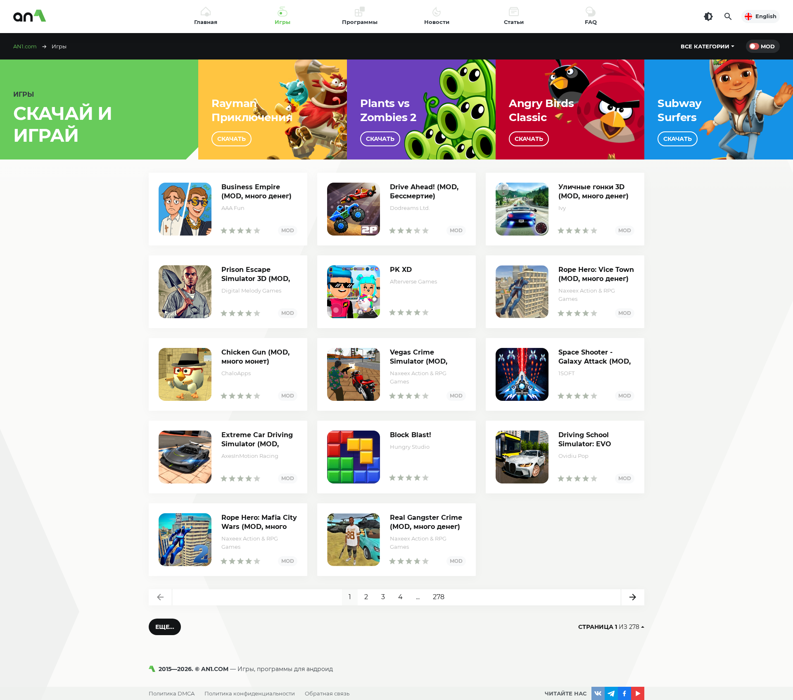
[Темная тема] (708, 16)
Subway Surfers (680, 110)
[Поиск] (728, 16)
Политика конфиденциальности (249, 693)
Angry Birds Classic (541, 110)
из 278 (608, 627)
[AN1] (154, 669)
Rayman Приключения (251, 110)
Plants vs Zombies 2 (388, 110)
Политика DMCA (172, 693)
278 (438, 597)
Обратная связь (327, 693)
